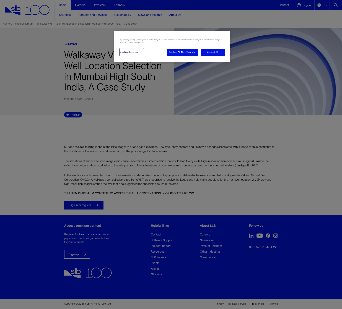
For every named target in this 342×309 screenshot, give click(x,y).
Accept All (212, 52)
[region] (172, 46)
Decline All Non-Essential (182, 52)
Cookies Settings (129, 52)
